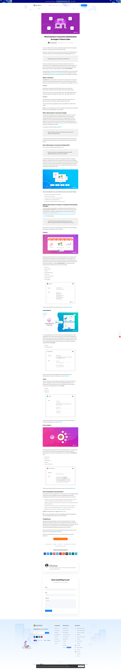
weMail (78, 645)
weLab (64, 643)
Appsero (78, 643)
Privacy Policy (65, 636)
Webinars (65, 645)
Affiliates (56, 632)
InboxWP (79, 653)
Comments (47, 598)
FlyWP (78, 651)
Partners (56, 636)
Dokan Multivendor (80, 628)
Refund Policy (65, 632)
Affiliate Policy (57, 634)
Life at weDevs (57, 641)
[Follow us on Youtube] (41, 637)
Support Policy (65, 630)
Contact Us (65, 5)
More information (73, 666)
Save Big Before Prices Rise (62, 1)
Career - (67, 647)
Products (49, 5)
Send (46, 632)
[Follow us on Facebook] (34, 637)
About (57, 5)
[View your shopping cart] (79, 5)
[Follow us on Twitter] (37, 637)
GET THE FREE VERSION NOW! (60, 538)
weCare (56, 643)
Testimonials (57, 630)
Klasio (78, 655)
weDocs (78, 649)
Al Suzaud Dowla (53, 42)
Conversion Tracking (81, 636)
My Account (84, 5)
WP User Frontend (80, 632)
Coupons (64, 641)
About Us (56, 628)
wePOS (78, 638)
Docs (61, 5)
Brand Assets (65, 638)
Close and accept (81, 666)
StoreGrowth (79, 641)
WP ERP (78, 634)
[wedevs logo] (37, 5)
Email (46, 592)
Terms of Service (66, 634)
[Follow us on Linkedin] (39, 637)
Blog (54, 5)
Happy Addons (80, 647)
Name (46, 587)
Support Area (65, 628)
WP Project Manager (81, 630)
